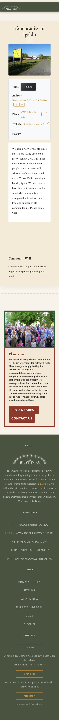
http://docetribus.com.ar (29, 524)
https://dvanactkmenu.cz (29, 550)
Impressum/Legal (29, 607)
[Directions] (22, 105)
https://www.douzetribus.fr (29, 558)
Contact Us (22, 418)
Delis (29, 615)
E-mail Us (29, 673)
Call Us (29, 647)
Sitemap (29, 590)
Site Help (29, 696)
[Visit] (47, 124)
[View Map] (16, 105)
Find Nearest (23, 410)
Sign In (29, 624)
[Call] (44, 114)
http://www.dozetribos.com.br (29, 533)
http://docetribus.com (29, 541)
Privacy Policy (29, 582)
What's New (29, 599)
